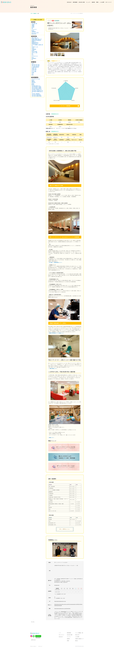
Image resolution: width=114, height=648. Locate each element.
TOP (31, 13)
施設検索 (93, 2)
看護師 (81, 134)
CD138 (33, 63)
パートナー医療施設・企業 (79, 632)
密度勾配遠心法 (34, 58)
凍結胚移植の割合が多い (35, 43)
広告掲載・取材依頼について (79, 638)
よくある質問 (102, 2)
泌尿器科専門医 (55, 134)
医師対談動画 (75, 2)
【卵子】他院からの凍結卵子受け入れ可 (37, 90)
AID (32, 59)
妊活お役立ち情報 (82, 2)
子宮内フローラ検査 (34, 52)
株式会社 (76, 640)
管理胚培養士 (74, 134)
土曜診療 (33, 24)
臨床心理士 (80, 139)
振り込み (33, 30)
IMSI (32, 53)
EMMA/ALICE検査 (34, 51)
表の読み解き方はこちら (54, 131)
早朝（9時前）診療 (34, 23)
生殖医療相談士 (61, 139)
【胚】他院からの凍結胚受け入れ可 (37, 89)
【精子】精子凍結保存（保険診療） (37, 88)
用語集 (97, 2)
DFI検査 (33, 72)
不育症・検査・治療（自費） (36, 64)
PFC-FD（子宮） (34, 70)
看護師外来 (33, 81)
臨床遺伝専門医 (61, 134)
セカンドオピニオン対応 (35, 32)
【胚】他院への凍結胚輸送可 (36, 93)
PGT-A (33, 57)
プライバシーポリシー (33, 646)
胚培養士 (68, 134)
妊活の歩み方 (69, 2)
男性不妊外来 (33, 82)
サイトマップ (40, 646)
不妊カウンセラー (74, 139)
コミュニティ (88, 2)
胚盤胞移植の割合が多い (35, 42)
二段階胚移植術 (34, 49)
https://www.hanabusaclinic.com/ (60, 601)
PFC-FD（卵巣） (34, 71)
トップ (60, 632)
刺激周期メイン (34, 41)
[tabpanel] (64, 42)
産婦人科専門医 (49, 134)
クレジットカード (34, 29)
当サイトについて (109, 2)
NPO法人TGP (77, 634)
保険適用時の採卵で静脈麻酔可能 (36, 40)
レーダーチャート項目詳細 (69, 105)
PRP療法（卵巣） (34, 69)
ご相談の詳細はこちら (53, 368)
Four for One (63, 611)
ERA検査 (33, 50)
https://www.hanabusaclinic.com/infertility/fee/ (62, 608)
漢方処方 (33, 83)
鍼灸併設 (33, 84)
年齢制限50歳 (34, 31)
